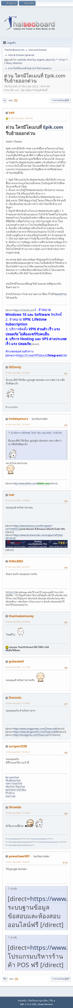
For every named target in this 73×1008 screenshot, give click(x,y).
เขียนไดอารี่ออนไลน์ (15, 786)
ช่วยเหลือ (22, 1000)
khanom (17, 63)
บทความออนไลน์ (13, 783)
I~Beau (8, 63)
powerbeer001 (19, 856)
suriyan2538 (18, 746)
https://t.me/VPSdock (31, 355)
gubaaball (16, 661)
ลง (4, 100)
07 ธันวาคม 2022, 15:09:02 (17, 424)
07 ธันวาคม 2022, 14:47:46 (20, 118)
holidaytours (18, 419)
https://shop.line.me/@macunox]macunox (48, 842)
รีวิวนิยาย (10, 793)
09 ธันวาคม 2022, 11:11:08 (17, 667)
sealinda (21, 59)
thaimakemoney (21, 616)
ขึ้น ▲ (52, 1000)
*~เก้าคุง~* (62, 59)
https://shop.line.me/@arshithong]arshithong (19, 842)
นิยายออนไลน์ (12, 777)
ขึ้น (4, 979)
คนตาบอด (10, 796)
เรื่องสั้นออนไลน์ (13, 780)
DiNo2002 (16, 561)
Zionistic (15, 698)
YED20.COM (11, 592)
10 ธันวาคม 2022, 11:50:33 (17, 812)
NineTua (31, 59)
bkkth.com (43, 483)
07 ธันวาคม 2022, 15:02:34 (17, 372)
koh (12, 113)
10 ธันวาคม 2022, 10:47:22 (17, 752)
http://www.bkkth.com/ (25, 483)
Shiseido (15, 807)
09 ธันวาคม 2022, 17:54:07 (17, 703)
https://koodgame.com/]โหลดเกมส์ (31, 735)
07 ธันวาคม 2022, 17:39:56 (17, 500)
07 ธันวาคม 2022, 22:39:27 (17, 566)
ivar (12, 495)
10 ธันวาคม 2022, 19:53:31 (17, 861)
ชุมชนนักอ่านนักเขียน (15, 789)
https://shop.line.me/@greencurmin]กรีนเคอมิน (20, 845)
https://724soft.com (23, 310)
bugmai (41, 59)
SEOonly (15, 367)
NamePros (60, 294)
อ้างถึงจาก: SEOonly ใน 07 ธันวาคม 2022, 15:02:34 (36, 432)
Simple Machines (45, 1004)
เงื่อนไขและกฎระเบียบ (38, 1000)
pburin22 (50, 59)
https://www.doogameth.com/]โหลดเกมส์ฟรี (35, 731)
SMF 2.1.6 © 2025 (28, 1004)
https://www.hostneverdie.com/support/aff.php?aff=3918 (34, 537)
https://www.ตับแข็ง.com (14, 839)
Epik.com (53, 127)
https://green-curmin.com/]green (38, 839)
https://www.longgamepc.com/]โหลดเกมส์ (34, 728)
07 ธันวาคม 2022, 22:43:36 (17, 621)
